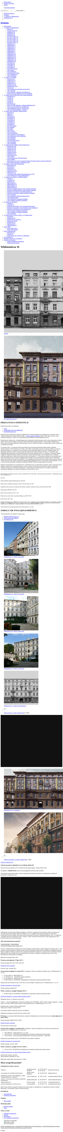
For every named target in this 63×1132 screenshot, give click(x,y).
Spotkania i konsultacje (10, 1095)
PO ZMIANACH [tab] (8, 519)
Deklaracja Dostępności (10, 1113)
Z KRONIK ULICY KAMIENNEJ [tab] (13, 430)
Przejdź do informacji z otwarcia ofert (10, 985)
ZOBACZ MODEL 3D (7, 862)
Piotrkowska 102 (11, 146)
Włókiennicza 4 (11, 46)
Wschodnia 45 (11, 63)
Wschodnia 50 (11, 64)
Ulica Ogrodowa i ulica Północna (16, 134)
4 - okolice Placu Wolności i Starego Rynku (15, 111)
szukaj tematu (19, 10)
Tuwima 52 (10, 102)
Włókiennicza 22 (11, 61)
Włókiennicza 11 (11, 54)
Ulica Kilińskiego (11, 71)
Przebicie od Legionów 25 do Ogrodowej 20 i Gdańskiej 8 (22, 207)
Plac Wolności (11, 127)
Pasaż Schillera (11, 159)
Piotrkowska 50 (11, 224)
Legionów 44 (10, 181)
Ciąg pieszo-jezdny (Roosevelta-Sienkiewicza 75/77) (21, 174)
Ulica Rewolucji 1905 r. (13, 73)
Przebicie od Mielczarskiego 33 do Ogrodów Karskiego (21, 188)
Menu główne (7, 2)
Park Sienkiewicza (12, 155)
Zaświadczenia (8, 1094)
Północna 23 (10, 115)
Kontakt (6, 1115)
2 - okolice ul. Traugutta (10, 77)
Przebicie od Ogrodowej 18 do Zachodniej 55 (19, 209)
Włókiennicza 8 (11, 52)
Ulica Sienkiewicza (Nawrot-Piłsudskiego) (18, 175)
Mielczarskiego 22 (12, 186)
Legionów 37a (11, 180)
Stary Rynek (10, 130)
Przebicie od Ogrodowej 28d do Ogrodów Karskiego (21, 193)
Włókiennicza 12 (11, 55)
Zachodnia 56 (10, 124)
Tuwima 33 (10, 98)
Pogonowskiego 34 (12, 30)
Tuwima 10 (10, 234)
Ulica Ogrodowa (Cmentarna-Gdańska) (17, 199)
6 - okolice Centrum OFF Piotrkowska (14, 164)
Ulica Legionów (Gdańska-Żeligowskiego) (18, 196)
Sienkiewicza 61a (11, 152)
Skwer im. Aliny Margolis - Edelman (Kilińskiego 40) (21, 105)
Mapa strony (7, 1116)
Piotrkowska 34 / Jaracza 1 (14, 219)
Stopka (6, 5)
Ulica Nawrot (10, 156)
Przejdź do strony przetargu (8, 965)
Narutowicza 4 (11, 79)
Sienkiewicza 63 (11, 153)
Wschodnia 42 (11, 123)
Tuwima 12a (10, 87)
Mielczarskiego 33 (12, 187)
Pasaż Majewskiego (12, 68)
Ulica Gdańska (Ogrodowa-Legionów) (17, 200)
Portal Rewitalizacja (9, 13)
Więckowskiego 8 (11, 225)
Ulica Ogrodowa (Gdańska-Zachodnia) (17, 212)
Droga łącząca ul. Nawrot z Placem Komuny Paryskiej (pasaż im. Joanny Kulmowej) (29, 161)
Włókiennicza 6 (11, 49)
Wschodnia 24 (11, 120)
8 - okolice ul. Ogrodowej (10, 202)
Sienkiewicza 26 (11, 84)
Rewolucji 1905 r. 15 (12, 38)
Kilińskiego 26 (11, 32)
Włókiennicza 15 (11, 58)
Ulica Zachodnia (11, 143)
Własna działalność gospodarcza (15, 241)
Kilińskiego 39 (11, 96)
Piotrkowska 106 (11, 147)
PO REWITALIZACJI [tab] (10, 431)
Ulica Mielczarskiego (12, 197)
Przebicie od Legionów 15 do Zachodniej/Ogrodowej (21, 206)
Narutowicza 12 (11, 80)
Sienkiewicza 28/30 (12, 86)
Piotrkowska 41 (11, 222)
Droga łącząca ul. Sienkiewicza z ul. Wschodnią (19, 93)
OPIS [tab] (5, 429)
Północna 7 (10, 114)
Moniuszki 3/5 (11, 232)
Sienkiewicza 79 (11, 172)
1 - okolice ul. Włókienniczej (11, 16)
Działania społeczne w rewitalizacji (13, 238)
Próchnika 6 (10, 216)
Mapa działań (7, 26)
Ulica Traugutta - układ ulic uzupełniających (18, 92)
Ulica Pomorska (11, 137)
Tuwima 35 (10, 99)
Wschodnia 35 (11, 121)
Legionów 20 (10, 205)
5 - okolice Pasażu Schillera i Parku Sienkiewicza (16, 145)
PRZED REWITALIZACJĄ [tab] (11, 516)
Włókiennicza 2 (11, 43)
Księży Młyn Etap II (12, 229)
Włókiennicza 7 (11, 51)
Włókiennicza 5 (11, 48)
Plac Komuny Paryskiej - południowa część (18, 162)
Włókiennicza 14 (11, 57)
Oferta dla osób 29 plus (13, 243)
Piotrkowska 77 (11, 82)
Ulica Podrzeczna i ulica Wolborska (16, 136)
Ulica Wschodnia (11, 76)
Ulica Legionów (11, 131)
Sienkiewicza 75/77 (12, 171)
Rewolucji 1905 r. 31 (12, 42)
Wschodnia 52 (11, 65)
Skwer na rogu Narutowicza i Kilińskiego (18, 106)
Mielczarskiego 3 (11, 183)
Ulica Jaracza (10, 70)
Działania (6, 15)
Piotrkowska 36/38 (12, 221)
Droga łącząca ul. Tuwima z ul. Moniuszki (18, 235)
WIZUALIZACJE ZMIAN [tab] (11, 518)
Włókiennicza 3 (11, 45)
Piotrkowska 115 (11, 149)
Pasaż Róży (10, 128)
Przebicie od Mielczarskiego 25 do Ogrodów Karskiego (21, 190)
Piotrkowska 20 (11, 218)
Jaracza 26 (10, 29)
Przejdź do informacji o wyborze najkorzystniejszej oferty (15, 996)
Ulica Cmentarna (11, 194)
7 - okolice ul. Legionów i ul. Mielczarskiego (15, 177)
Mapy (5, 1108)
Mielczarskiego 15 (12, 184)
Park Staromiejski (11, 125)
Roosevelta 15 (11, 166)
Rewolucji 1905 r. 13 (12, 36)
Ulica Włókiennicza (12, 74)
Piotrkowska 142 (11, 165)
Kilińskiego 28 (11, 33)
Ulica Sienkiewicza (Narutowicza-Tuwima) (18, 89)
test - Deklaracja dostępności (11, 1118)
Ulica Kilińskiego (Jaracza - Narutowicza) (18, 108)
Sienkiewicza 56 (11, 169)
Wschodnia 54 (11, 67)
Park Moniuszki (11, 104)
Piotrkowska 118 (11, 150)
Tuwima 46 (10, 101)
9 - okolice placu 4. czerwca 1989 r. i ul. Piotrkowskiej (18, 215)
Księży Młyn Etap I (12, 228)
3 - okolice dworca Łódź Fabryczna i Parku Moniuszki (18, 95)
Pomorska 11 (10, 112)
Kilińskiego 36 (11, 35)
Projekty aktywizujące (9, 240)
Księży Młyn (7, 227)
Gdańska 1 (10, 178)
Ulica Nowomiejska (12, 133)
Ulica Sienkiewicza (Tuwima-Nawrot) (17, 158)
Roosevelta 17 (11, 168)
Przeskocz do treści (9, 3)
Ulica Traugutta (11, 90)
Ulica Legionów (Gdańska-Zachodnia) (17, 210)
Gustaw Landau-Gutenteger (33, 436)
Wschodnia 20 (11, 117)
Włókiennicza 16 (8, 18)
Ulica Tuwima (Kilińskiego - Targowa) (17, 109)
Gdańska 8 (10, 203)
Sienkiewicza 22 (11, 83)
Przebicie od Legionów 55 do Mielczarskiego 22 (19, 191)
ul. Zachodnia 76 (8, 237)
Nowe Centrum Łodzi (9, 231)
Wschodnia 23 (11, 118)
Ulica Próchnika (11, 139)
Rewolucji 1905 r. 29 (12, 41)
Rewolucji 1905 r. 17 (12, 39)
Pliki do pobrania (8, 1106)
